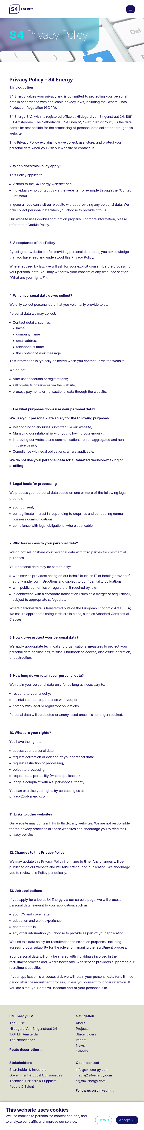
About (80, 1023)
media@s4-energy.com (94, 1075)
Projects (82, 1029)
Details (103, 1120)
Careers (82, 1051)
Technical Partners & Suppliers (32, 1081)
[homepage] (21, 9)
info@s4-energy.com (92, 1070)
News (80, 1045)
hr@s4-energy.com (91, 1081)
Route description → (26, 1050)
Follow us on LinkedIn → (95, 1090)
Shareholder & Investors (27, 1070)
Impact (81, 1040)
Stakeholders (86, 1034)
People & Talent (21, 1086)
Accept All (127, 1120)
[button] (130, 9)
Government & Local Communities (35, 1075)
